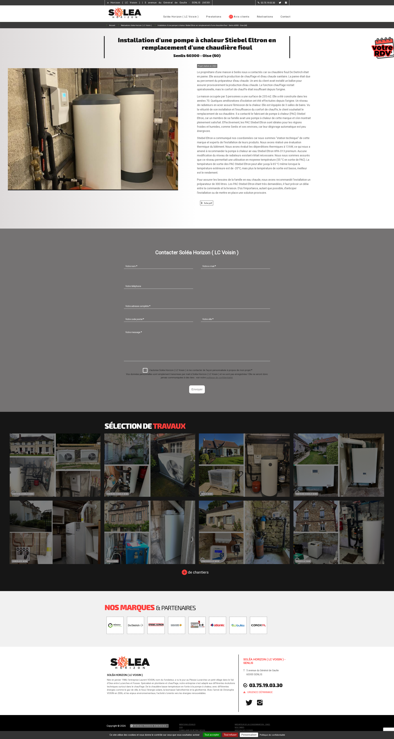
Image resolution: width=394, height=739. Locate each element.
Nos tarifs (239, 727)
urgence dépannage (260, 692)
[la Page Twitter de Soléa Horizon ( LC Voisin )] (278, 3)
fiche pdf (208, 203)
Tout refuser (230, 734)
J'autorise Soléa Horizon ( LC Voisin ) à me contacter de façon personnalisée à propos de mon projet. (200, 370)
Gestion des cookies (244, 730)
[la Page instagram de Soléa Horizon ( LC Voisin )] (284, 3)
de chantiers (198, 572)
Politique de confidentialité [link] (272, 735)
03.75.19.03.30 (266, 685)
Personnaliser (249, 734)
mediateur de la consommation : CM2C (252, 724)
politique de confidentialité (219, 377)
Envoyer (197, 389)
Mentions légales (187, 724)
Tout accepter (211, 734)
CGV (181, 727)
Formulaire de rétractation (192, 730)
